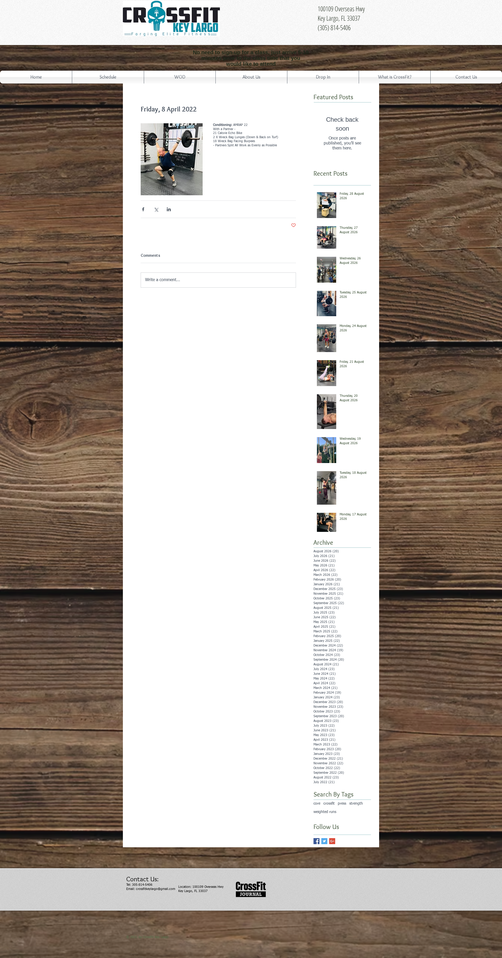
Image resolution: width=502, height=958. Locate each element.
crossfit (329, 803)
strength (356, 803)
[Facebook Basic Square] (316, 841)
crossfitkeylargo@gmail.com (155, 889)
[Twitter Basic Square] (324, 841)
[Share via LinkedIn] (168, 209)
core (316, 803)
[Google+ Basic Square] (332, 841)
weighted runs (324, 812)
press (342, 803)
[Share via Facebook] (143, 209)
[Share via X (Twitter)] (155, 209)
